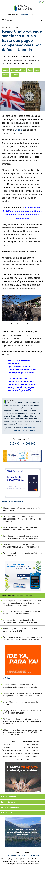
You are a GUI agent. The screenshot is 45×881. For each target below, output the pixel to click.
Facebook (31, 430)
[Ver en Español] (43, 2)
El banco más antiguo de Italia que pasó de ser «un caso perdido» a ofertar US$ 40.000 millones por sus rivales (23, 732)
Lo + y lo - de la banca (10, 807)
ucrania (6, 75)
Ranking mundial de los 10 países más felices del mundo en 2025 (22, 554)
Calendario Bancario (9, 813)
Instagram (16, 430)
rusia (37, 70)
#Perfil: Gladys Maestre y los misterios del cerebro (20, 703)
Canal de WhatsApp (27, 428)
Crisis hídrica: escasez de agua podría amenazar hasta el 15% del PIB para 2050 (21, 546)
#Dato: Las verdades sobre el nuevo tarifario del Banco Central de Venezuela (21, 612)
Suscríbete (25, 14)
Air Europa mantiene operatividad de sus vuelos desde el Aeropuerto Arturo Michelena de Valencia (22, 721)
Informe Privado (11, 14)
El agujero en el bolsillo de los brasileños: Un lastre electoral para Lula (22, 711)
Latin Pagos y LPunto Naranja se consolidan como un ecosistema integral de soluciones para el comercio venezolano (22, 603)
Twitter (23, 430)
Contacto (36, 14)
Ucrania (18, 130)
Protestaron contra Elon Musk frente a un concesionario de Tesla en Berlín (20, 528)
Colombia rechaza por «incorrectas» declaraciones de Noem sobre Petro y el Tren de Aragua (22, 519)
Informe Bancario (8, 802)
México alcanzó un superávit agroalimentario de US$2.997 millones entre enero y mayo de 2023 (22, 366)
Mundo (5, 70)
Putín (30, 70)
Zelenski (15, 75)
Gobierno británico (18, 70)
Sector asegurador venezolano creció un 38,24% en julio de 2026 (20, 630)
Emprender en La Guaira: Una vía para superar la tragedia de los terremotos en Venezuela (23, 694)
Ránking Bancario (8, 796)
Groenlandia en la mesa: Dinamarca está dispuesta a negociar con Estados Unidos (20, 537)
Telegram (7, 430)
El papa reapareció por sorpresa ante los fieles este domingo (22, 509)
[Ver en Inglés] (40, 2)
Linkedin (9, 855)
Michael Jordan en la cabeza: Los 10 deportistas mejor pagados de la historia (20, 621)
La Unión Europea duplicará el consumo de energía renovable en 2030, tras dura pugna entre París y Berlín (22, 384)
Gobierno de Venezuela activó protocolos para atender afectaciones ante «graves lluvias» (22, 638)
